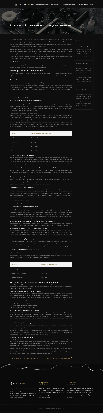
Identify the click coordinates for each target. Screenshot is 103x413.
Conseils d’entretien (82, 4)
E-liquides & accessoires (68, 4)
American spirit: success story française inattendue (58, 358)
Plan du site (51, 412)
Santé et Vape (55, 4)
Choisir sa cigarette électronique (40, 4)
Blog (91, 4)
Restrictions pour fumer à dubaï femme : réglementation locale (24, 359)
